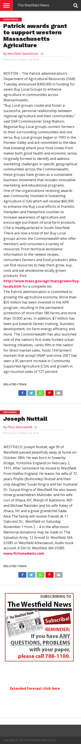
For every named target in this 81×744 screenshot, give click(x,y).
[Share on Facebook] (22, 392)
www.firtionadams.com (23, 553)
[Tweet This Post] (31, 392)
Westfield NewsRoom (23, 54)
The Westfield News (33, 5)
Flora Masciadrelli (20, 427)
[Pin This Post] (49, 392)
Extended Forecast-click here (35, 688)
